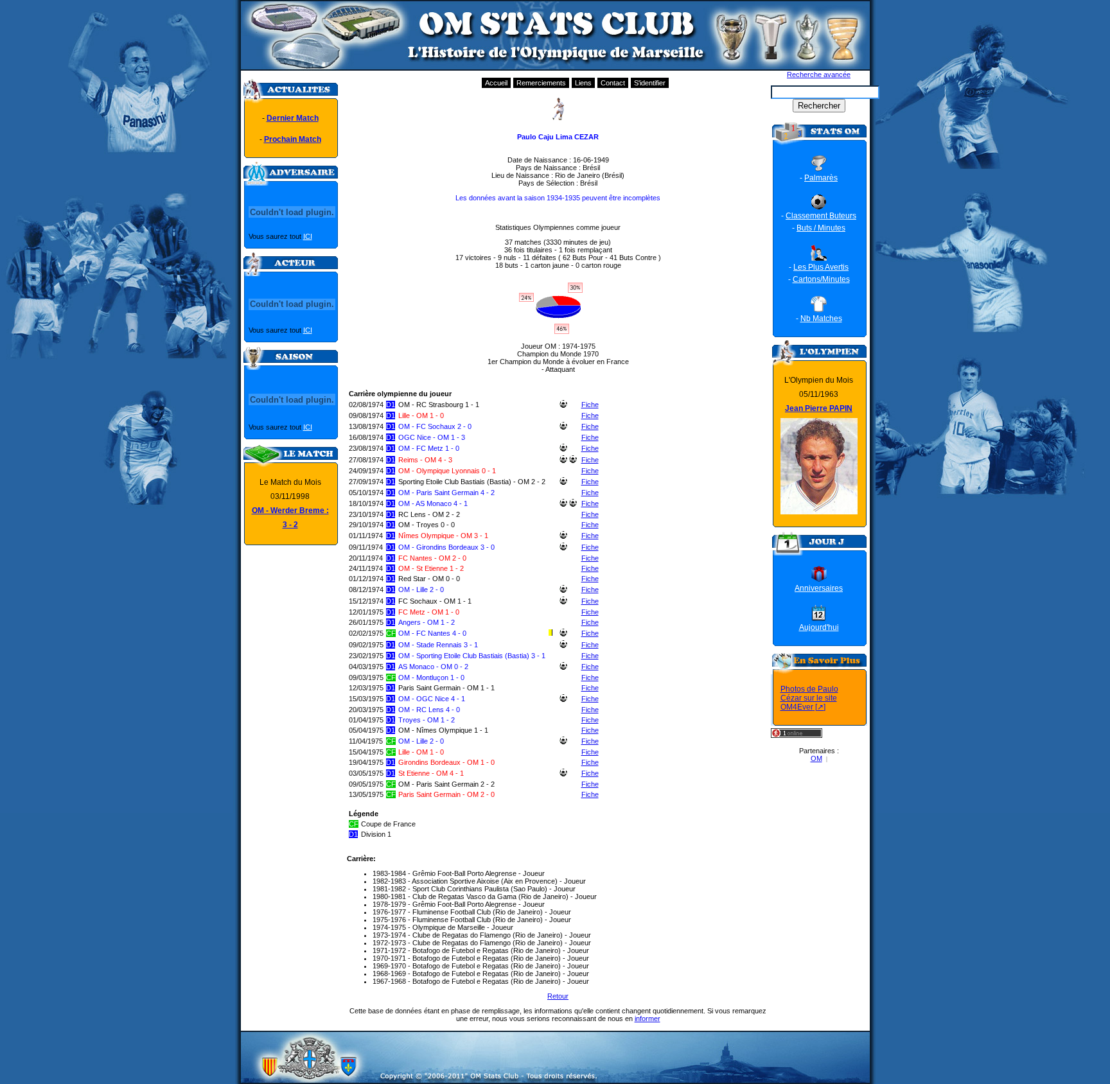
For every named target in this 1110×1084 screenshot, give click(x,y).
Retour (557, 996)
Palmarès (821, 177)
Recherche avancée (818, 74)
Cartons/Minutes (821, 279)
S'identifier (649, 83)
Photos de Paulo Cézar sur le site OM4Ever (809, 698)
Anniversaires (819, 588)
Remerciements (541, 83)
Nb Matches (821, 318)
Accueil (496, 83)
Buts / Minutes (821, 227)
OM (816, 758)
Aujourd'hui (819, 627)
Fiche (590, 404)
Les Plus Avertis (821, 267)
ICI (307, 236)
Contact (613, 83)
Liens (583, 83)
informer (647, 1018)
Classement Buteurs (821, 215)
